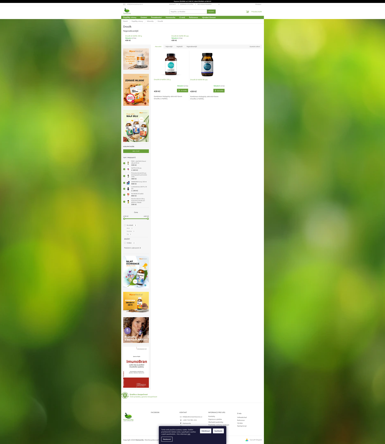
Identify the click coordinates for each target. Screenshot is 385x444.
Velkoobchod (242, 417)
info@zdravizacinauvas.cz (192, 417)
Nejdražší (179, 46)
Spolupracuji (242, 426)
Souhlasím (218, 431)
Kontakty (172, 4)
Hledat (211, 11)
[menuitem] (129, 17)
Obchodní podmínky (204, 4)
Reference (241, 420)
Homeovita (187, 423)
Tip (129, 234)
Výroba (240, 423)
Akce (129, 228)
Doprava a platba (186, 4)
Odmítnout (206, 431)
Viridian (130, 243)
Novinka (130, 231)
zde (189, 434)
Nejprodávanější (192, 46)
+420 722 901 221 (190, 420)
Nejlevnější (169, 46)
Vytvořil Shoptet (256, 440)
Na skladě (131, 225)
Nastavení (167, 439)
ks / (136, 151)
